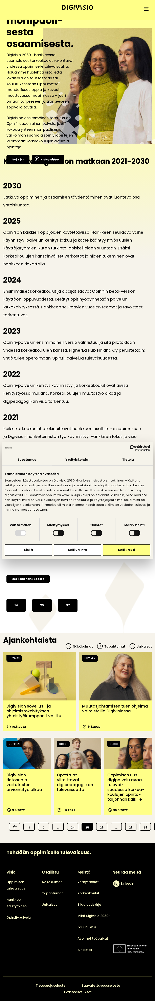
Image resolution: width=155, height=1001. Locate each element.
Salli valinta (77, 550)
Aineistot (85, 949)
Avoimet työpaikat (93, 938)
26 (102, 827)
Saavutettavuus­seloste (101, 985)
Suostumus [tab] (27, 459)
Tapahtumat (114, 646)
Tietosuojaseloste (50, 985)
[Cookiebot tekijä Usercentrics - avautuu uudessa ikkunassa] (132, 448)
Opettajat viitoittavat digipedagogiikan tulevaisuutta (75, 782)
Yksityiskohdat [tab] (77, 459)
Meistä (84, 872)
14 (16, 605)
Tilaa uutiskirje (89, 904)
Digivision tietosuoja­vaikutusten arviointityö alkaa (24, 782)
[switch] (58, 533)
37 (68, 605)
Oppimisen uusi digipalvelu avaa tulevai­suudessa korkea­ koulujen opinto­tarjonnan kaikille (126, 787)
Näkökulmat (83, 646)
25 (42, 605)
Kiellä (28, 550)
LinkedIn (127, 883)
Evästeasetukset (78, 992)
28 (131, 827)
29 (145, 827)
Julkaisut (144, 646)
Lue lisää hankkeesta (28, 579)
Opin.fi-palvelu (18, 917)
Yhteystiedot (88, 882)
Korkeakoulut (88, 893)
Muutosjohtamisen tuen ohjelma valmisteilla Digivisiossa (115, 708)
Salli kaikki (126, 550)
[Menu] (146, 8)
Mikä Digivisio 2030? (94, 916)
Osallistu (50, 872)
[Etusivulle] (77, 7)
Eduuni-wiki (87, 927)
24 (73, 827)
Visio (11, 872)
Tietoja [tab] (128, 459)
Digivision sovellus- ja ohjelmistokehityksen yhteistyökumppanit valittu (33, 711)
